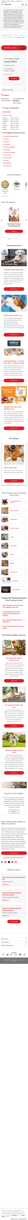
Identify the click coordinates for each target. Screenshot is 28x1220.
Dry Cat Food (7, 155)
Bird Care (6, 139)
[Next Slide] (26, 220)
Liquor (17, 537)
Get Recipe (17, 481)
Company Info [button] (5, 942)
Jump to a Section (7, 90)
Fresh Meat (17, 519)
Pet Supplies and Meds (17, 502)
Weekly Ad (5, 884)
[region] (14, 1214)
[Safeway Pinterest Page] (11, 955)
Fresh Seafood (17, 510)
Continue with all (22, 1218)
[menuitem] (7, 48)
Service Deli (17, 572)
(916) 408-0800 (6, 100)
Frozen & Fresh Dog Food (10, 136)
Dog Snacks (6, 150)
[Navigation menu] (2, 4)
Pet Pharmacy (7, 163)
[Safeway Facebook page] (3, 955)
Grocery (4, 1)
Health (8, 1)
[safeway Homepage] (7, 5)
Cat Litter (6, 142)
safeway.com (18, 853)
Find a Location (15, 921)
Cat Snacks (6, 144)
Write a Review (17, 103)
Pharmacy (13, 1)
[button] (22, 4)
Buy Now (17, 231)
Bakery (17, 563)
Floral (17, 554)
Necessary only (14, 1218)
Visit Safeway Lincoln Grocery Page (15, 858)
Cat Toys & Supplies (9, 147)
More (22, 48)
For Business (19, 1)
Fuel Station (18, 589)
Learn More (17, 289)
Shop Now (14, 78)
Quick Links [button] (4, 939)
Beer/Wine (17, 545)
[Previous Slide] (2, 220)
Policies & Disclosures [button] (7, 945)
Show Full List (7, 166)
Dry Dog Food (7, 158)
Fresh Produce (17, 528)
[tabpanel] (14, 220)
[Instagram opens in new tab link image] (16, 955)
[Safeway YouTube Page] (20, 955)
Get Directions (8, 74)
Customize (14, 1215)
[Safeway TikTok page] (24, 955)
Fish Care (6, 160)
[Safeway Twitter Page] (7, 955)
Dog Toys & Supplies (9, 152)
